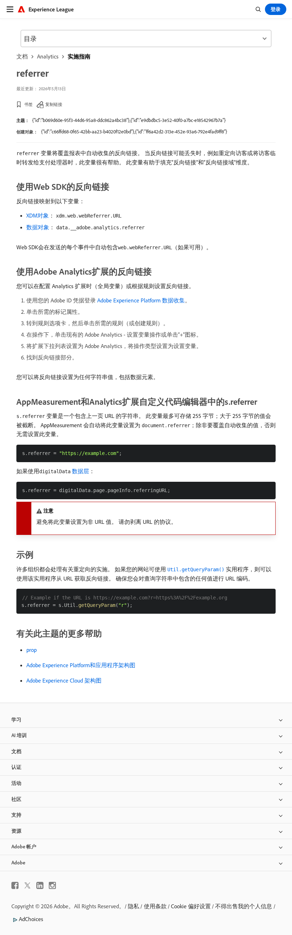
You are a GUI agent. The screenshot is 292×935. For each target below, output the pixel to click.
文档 (22, 56)
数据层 (80, 471)
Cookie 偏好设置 (191, 906)
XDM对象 (37, 215)
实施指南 (79, 56)
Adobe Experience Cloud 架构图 (63, 680)
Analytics (47, 56)
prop (31, 649)
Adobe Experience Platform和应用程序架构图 (80, 665)
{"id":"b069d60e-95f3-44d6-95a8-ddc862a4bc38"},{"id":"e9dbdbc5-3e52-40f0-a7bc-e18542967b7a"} (129, 120)
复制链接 (53, 104)
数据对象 (37, 227)
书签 (28, 104)
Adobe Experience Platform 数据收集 (141, 300)
